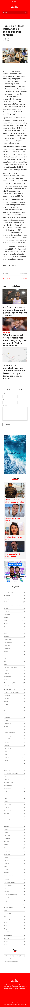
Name (4, 393)
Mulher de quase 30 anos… (13, 538)
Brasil (4, 332)
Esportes (4, 305)
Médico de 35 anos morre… (12, 520)
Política (8, 332)
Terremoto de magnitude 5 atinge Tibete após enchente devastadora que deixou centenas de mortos (13, 372)
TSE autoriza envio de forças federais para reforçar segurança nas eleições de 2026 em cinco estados (14, 340)
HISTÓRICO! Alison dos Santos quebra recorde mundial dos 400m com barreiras (14, 311)
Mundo (4, 363)
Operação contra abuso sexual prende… (14, 501)
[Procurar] (26, 12)
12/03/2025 (6, 41)
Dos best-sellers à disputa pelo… (12, 555)
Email (3, 399)
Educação (5, 273)
